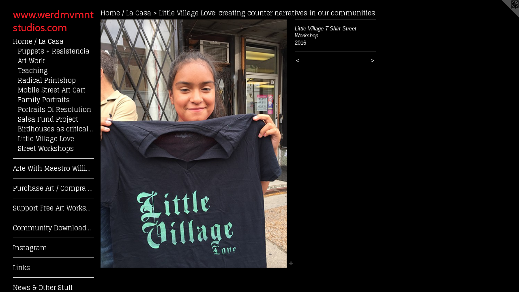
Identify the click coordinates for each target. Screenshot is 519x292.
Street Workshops (46, 148)
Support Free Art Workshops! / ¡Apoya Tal (53, 208)
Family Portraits (44, 100)
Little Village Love (46, 139)
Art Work (31, 61)
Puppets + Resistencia (54, 51)
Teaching (33, 70)
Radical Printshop (47, 80)
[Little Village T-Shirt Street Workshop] (194, 143)
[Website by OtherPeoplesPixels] (503, 16)
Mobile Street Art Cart (52, 90)
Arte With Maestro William (53, 168)
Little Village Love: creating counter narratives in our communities (267, 13)
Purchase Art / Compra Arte (53, 188)
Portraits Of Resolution (54, 109)
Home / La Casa (38, 41)
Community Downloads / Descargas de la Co (53, 228)
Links (21, 268)
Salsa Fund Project (48, 119)
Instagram (30, 248)
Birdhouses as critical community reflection (56, 129)
